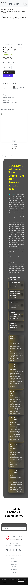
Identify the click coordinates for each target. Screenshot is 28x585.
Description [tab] (5, 156)
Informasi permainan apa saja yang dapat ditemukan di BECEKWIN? (15, 294)
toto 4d (14, 572)
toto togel (10, 9)
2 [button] (12, 148)
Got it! (4, 582)
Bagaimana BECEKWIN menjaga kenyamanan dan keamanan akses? (15, 315)
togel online (14, 569)
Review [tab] (13, 156)
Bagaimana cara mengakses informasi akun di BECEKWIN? (14, 305)
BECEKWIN (3, 9)
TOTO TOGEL (14, 144)
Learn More (21, 581)
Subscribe (22, 528)
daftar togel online (14, 574)
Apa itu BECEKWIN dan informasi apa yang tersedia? (15, 284)
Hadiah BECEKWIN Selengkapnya (14, 512)
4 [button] (15, 148)
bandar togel (14, 564)
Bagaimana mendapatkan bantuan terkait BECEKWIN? (13, 326)
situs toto (14, 566)
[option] (14, 131)
